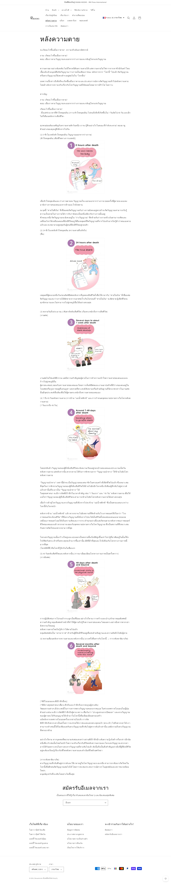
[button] (55, 10)
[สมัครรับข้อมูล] (105, 803)
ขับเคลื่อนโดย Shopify (50, 878)
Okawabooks (38, 878)
